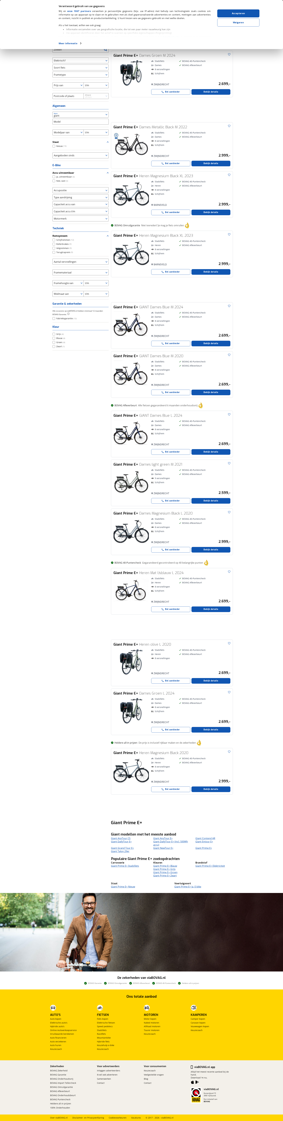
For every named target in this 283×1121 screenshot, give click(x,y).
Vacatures (136, 1117)
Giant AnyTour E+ (163, 838)
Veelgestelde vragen (154, 1074)
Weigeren (238, 22)
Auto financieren (58, 1037)
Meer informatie (68, 43)
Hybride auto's (57, 1026)
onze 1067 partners (79, 11)
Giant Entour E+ (204, 841)
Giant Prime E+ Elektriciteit (210, 865)
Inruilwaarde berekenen (62, 1033)
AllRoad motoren (152, 1026)
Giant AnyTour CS (120, 838)
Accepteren (238, 13)
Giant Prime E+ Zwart (165, 875)
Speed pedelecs (105, 1026)
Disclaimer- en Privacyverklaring (88, 1117)
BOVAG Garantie (58, 1074)
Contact (101, 1083)
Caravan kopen (198, 1022)
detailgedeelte (171, 37)
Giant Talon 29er (120, 851)
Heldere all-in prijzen (60, 1103)
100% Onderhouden (60, 1107)
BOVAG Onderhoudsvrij (61, 1078)
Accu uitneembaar (63, 172)
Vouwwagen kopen (200, 1026)
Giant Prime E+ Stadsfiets (125, 865)
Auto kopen (55, 1018)
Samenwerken (104, 1078)
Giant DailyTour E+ (121, 841)
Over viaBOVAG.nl (59, 1117)
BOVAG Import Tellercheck (63, 1083)
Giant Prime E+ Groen (165, 872)
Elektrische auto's (58, 1022)
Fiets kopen (102, 1018)
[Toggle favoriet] (229, 54)
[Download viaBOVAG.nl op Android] (197, 1082)
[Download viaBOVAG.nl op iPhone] (192, 1082)
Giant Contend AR (205, 838)
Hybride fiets (103, 1041)
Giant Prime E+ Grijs (164, 869)
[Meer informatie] (68, 313)
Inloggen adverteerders (108, 1070)
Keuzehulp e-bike (105, 1045)
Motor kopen (150, 1018)
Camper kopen (198, 1018)
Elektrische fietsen (106, 1022)
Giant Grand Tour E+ (122, 848)
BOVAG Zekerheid (59, 1070)
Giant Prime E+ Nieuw (123, 886)
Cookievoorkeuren (117, 1117)
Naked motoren (151, 1022)
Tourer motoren (151, 1030)
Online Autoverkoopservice (63, 1030)
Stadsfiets (102, 1030)
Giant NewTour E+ (163, 848)
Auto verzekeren (58, 1041)
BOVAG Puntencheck (60, 1099)
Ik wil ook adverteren (107, 1074)
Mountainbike (104, 1037)
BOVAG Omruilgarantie (61, 1087)
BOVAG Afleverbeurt (60, 1091)
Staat (55, 142)
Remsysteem (60, 235)
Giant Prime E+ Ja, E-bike (187, 886)
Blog (146, 1078)
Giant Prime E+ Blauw (165, 865)
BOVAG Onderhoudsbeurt (63, 1095)
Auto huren (55, 1045)
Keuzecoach (56, 1049)
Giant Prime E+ (203, 848)
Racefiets (101, 1033)
